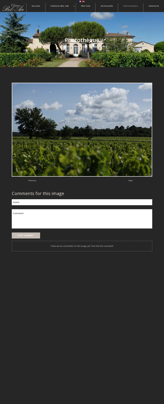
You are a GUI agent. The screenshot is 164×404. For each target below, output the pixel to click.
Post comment (26, 235)
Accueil (35, 6)
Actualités (107, 6)
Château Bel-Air (59, 6)
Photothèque (130, 6)
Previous (32, 180)
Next (130, 180)
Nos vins (85, 6)
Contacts (154, 6)
